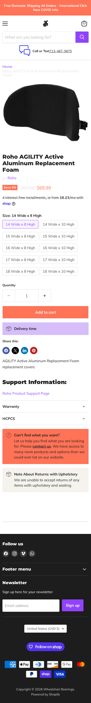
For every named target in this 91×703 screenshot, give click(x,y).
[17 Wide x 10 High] (59, 265)
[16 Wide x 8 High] (21, 253)
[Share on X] (15, 350)
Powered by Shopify (45, 694)
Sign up (73, 605)
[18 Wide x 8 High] (21, 276)
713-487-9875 (61, 51)
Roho (12, 178)
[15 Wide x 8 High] (21, 241)
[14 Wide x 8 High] (21, 229)
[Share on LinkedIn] (24, 350)
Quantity (9, 285)
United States (43, 628)
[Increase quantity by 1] (45, 295)
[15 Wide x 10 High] (59, 241)
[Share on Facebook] (6, 350)
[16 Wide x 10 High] (59, 253)
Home (7, 67)
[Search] (82, 37)
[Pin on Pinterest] (33, 350)
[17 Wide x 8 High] (21, 265)
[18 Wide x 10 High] (59, 276)
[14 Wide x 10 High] (59, 229)
